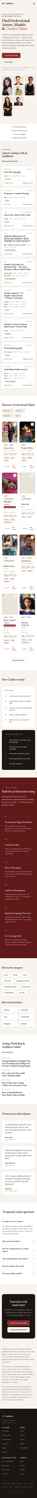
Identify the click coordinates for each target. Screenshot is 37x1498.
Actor (6, 975)
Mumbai (10, 1010)
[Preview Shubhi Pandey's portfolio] (9, 545)
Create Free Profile (11, 55)
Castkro (9, 3)
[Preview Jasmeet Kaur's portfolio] (9, 432)
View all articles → (8, 1052)
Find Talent (9, 62)
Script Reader (9, 993)
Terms (22, 1474)
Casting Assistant (10, 987)
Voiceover (7, 981)
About (22, 1461)
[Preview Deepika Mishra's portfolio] (27, 432)
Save (8, 466)
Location (18, 411)
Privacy (22, 1470)
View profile (14, 466)
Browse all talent (18, 660)
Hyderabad (27, 1017)
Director (22, 993)
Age (17, 416)
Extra (25, 975)
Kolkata (27, 1024)
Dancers (22, 1439)
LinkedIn (24, 1487)
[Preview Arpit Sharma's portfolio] (27, 545)
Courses (4, 1452)
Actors (22, 1431)
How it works (6, 1470)
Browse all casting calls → (10, 161)
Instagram (17, 1487)
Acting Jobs (5, 1444)
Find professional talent (18, 1330)
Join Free (5, 1474)
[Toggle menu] (34, 4)
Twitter (11, 1487)
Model (15, 975)
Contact (22, 1465)
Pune (10, 1017)
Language (6, 416)
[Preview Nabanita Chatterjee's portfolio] (27, 604)
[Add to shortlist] (15, 424)
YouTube (30, 1487)
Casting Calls (6, 1435)
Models (22, 1435)
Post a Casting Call (7, 1461)
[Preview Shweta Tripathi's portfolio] (9, 604)
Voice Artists (24, 1448)
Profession (7, 411)
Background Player (23, 981)
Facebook (4, 1487)
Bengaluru (10, 1024)
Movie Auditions (7, 1439)
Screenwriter (26, 987)
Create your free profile (18, 1323)
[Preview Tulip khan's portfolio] (9, 483)
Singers (22, 1444)
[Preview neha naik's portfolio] (27, 483)
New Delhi (27, 1010)
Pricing (4, 1448)
